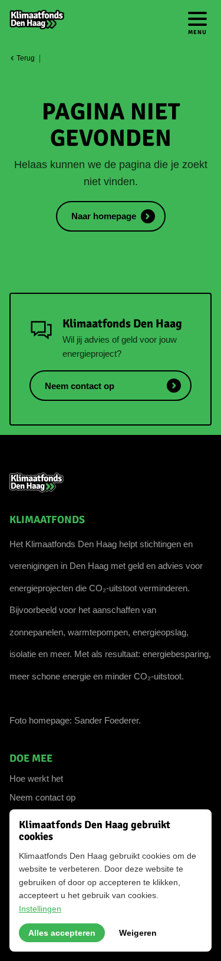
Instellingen (40, 908)
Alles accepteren (61, 932)
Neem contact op (42, 797)
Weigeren (138, 932)
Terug (25, 58)
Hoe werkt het (36, 778)
